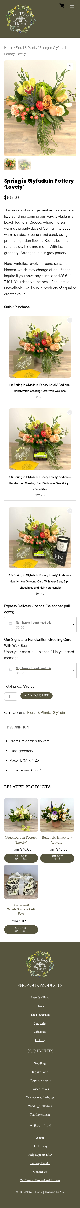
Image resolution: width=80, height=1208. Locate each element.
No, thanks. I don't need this (33, 622)
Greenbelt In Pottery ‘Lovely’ (21, 840)
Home (8, 48)
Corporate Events (40, 1080)
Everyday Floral (40, 997)
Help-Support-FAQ (40, 1154)
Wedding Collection (40, 1106)
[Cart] (62, 5)
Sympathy (40, 1023)
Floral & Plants (26, 48)
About (40, 1137)
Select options (21, 858)
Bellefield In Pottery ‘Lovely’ (57, 840)
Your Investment (40, 1114)
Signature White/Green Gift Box (21, 909)
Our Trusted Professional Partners (40, 1180)
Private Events (40, 1089)
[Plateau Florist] (20, 32)
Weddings (40, 1063)
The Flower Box (40, 1014)
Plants (40, 1006)
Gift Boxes (40, 1031)
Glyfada (59, 712)
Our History (40, 1146)
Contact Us (40, 1171)
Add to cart (36, 696)
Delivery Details (40, 1163)
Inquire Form (40, 1072)
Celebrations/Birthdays (40, 1097)
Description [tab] (18, 727)
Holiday (40, 1040)
